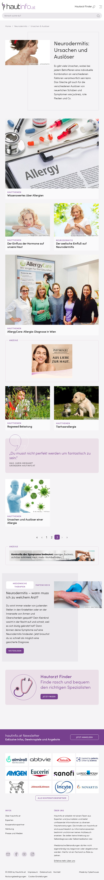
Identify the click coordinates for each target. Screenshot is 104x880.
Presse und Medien (14, 833)
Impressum (33, 872)
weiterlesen (15, 650)
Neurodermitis (20, 26)
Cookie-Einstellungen (38, 876)
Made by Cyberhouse (89, 872)
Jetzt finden (49, 696)
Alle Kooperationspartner (52, 798)
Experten (9, 820)
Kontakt (57, 872)
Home (8, 26)
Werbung (9, 828)
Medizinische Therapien (20, 585)
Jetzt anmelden (84, 737)
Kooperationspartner (15, 824)
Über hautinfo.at (12, 815)
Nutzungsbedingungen (15, 876)
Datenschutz (45, 872)
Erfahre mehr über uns (64, 860)
